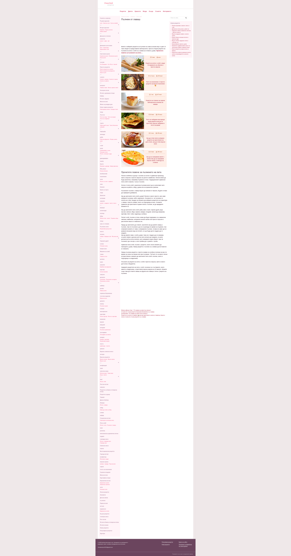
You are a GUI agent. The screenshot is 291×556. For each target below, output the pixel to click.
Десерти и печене (105, 36)
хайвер (102, 285)
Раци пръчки (112, 463)
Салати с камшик (104, 79)
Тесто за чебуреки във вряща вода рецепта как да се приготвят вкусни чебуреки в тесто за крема (155, 122)
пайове (102, 236)
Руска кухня (103, 57)
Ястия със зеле (104, 181)
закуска (102, 274)
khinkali (102, 207)
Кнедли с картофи (104, 339)
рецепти (133, 16)
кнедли (102, 337)
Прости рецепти (105, 67)
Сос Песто (110, 64)
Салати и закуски (105, 18)
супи (101, 23)
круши (102, 322)
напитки (102, 38)
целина (102, 259)
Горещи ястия (104, 454)
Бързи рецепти (104, 513)
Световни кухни (105, 54)
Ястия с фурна (104, 98)
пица (101, 112)
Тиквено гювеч (103, 87)
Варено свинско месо (106, 351)
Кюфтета (102, 29)
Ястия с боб (103, 381)
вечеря (102, 354)
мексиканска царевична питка (109, 433)
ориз (101, 262)
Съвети (158, 11)
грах (101, 428)
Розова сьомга (113, 139)
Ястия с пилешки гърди (106, 153)
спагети (108, 346)
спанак (102, 308)
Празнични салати (104, 482)
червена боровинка (106, 293)
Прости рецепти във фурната (107, 70)
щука (101, 141)
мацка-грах (103, 248)
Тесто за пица (103, 117)
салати (102, 77)
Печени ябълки (104, 171)
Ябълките (103, 169)
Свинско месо (104, 445)
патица (102, 213)
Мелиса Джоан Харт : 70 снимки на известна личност (136, 310)
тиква (101, 254)
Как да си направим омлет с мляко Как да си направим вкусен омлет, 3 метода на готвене (155, 159)
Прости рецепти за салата (106, 69)
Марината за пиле (104, 511)
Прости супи (103, 72)
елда (101, 192)
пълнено (102, 500)
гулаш (102, 243)
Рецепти (123, 11)
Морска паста (103, 298)
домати (102, 301)
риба (101, 137)
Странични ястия (105, 418)
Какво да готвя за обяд (105, 409)
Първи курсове (104, 21)
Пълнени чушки (104, 306)
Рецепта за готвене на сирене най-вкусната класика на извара (155, 102)
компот (102, 41)
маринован (106, 47)
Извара (102, 403)
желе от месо (113, 203)
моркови (102, 319)
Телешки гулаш (104, 246)
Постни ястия (104, 384)
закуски (102, 201)
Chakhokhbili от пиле (105, 150)
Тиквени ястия (103, 256)
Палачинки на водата (111, 279)
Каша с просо (103, 374)
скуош (102, 448)
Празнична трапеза (105, 484)
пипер (102, 303)
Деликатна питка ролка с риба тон (180, 29)
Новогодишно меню (105, 109)
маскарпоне (103, 311)
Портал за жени (125, 16)
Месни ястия (104, 101)
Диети (130, 11)
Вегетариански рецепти (107, 451)
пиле (101, 148)
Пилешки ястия (104, 152)
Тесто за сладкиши (104, 118)
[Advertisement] (144, 31)
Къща (151, 11)
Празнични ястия (105, 480)
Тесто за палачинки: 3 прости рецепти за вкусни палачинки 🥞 (155, 83)
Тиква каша (110, 373)
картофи (102, 314)
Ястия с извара (104, 405)
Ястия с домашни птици (107, 93)
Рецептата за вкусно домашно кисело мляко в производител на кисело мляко (181, 54)
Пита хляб (103, 423)
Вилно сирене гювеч (113, 87)
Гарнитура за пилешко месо (107, 420)
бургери (102, 533)
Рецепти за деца (105, 394)
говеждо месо (104, 439)
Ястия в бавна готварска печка (109, 522)
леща (101, 221)
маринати (103, 509)
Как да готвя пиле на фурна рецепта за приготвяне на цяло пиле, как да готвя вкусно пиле (155, 141)
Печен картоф (103, 316)
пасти (102, 231)
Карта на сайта (183, 542)
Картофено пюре (105, 478)
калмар (102, 463)
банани (102, 187)
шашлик (102, 264)
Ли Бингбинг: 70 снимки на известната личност (134, 313)
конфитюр (103, 457)
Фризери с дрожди (104, 166)
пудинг (102, 436)
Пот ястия (103, 519)
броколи (102, 195)
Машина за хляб (105, 251)
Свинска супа (106, 23)
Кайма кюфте (103, 31)
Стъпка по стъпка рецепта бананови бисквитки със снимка (137, 312)
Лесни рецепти (104, 492)
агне (101, 487)
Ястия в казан (104, 525)
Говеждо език (103, 443)
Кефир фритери (114, 166)
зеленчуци (103, 210)
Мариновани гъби (104, 49)
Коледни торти (114, 109)
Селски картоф (104, 271)
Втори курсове (104, 27)
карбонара (102, 346)
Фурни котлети (109, 29)
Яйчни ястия (103, 218)
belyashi (102, 324)
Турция (102, 397)
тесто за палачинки (106, 469)
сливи (102, 412)
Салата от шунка (113, 79)
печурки (102, 327)
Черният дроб (104, 241)
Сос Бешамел (103, 64)
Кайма (102, 96)
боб (101, 379)
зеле (101, 179)
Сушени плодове (105, 472)
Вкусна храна (111, 359)
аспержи (102, 198)
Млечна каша (103, 373)
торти (102, 123)
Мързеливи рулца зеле (105, 228)
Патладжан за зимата (105, 334)
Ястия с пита (103, 425)
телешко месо (104, 516)
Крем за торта (104, 189)
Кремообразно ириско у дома (179, 44)
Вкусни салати (103, 359)
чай (108, 41)
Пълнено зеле (104, 226)
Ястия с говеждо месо (105, 441)
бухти (102, 164)
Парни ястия (104, 503)
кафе (105, 41)
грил (101, 368)
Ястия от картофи (112, 316)
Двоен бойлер (104, 400)
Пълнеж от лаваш (111, 425)
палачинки (103, 176)
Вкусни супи (103, 361)
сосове (102, 62)
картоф (102, 269)
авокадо (102, 134)
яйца (101, 216)
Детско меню (104, 497)
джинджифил (104, 158)
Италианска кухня (113, 56)
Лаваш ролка (103, 290)
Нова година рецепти (106, 107)
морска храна (104, 461)
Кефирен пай (107, 236)
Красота (138, 11)
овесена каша (104, 371)
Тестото (102, 115)
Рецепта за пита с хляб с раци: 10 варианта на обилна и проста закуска (155, 65)
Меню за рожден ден (106, 104)
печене (102, 234)
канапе (102, 203)
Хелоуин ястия (104, 90)
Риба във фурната (104, 139)
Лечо (101, 47)
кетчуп (102, 506)
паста (101, 343)
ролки (102, 288)
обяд (101, 407)
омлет (108, 218)
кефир (102, 415)
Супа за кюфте (114, 23)
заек (101, 184)
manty (102, 161)
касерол (102, 85)
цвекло (102, 348)
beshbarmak (103, 173)
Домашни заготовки (106, 45)
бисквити (103, 495)
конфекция (103, 365)
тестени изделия (105, 296)
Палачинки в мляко (105, 281)
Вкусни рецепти (105, 357)
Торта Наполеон (114, 125)
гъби (101, 145)
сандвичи (106, 203)
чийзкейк (102, 127)
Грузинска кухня (104, 56)
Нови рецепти (104, 528)
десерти (102, 277)
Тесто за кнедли (112, 117)
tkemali (115, 64)
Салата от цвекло (104, 80)
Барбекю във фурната (105, 266)
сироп (102, 466)
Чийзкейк (103, 131)
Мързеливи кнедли (104, 341)
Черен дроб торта (104, 125)
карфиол (110, 181)
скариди (106, 463)
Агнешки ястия (103, 489)
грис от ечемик (104, 223)
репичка (102, 430)
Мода (145, 11)
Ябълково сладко (104, 459)
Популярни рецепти (106, 530)
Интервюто (167, 11)
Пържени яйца (114, 218)
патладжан (103, 332)
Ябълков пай (115, 236)
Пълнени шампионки (105, 329)
